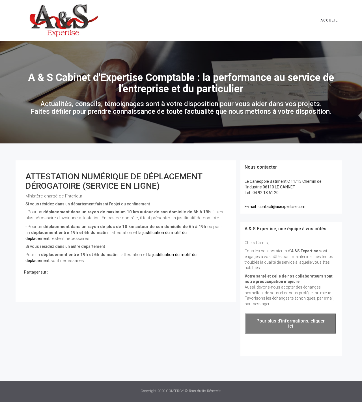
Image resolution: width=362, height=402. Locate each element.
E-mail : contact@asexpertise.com (275, 206)
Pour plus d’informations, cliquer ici (291, 323)
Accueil (329, 20)
